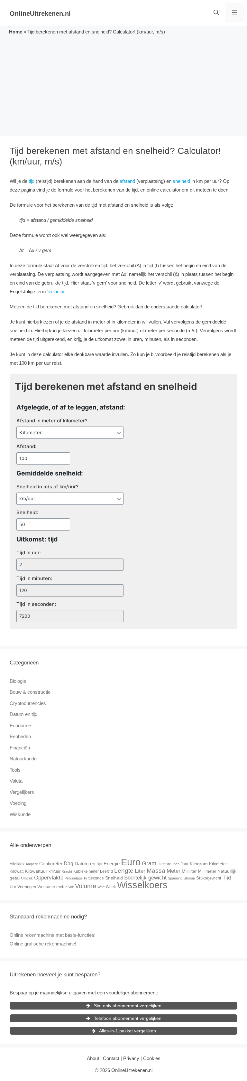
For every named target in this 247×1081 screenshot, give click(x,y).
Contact (111, 1058)
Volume (85, 885)
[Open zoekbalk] (216, 13)
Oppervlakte (48, 878)
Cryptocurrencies (28, 703)
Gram (149, 863)
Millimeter (207, 871)
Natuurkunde (23, 758)
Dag (68, 863)
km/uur (54, 871)
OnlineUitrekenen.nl (40, 13)
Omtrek (27, 878)
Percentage (74, 878)
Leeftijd (106, 871)
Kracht (67, 871)
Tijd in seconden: (36, 604)
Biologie (18, 681)
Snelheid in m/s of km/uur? (47, 487)
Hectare (164, 864)
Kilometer (218, 863)
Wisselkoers (142, 884)
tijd (31, 181)
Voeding (18, 803)
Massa (156, 870)
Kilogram (199, 863)
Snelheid (114, 877)
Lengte (123, 870)
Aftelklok (17, 864)
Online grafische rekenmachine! (43, 943)
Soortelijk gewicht (145, 878)
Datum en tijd (23, 714)
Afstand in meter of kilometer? (51, 421)
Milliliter (189, 871)
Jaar (184, 864)
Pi (85, 878)
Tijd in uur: (28, 553)
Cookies (151, 1058)
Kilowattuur (36, 871)
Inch (176, 864)
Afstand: (26, 446)
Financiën (20, 747)
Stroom (189, 878)
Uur (13, 886)
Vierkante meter (52, 886)
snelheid (181, 181)
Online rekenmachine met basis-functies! (53, 935)
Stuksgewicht (208, 878)
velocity (56, 291)
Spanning (175, 878)
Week (111, 887)
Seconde (96, 878)
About (93, 1058)
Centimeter (50, 863)
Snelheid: (27, 512)
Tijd (227, 877)
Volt (71, 887)
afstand (127, 181)
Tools (15, 770)
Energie (112, 863)
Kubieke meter (86, 871)
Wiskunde (20, 814)
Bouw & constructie (30, 692)
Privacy (131, 1058)
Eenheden (20, 736)
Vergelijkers (22, 792)
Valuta (16, 781)
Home (15, 31)
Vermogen (26, 886)
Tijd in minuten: (34, 578)
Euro (131, 862)
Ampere (32, 864)
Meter (173, 871)
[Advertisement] (123, 84)
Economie (20, 725)
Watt (101, 887)
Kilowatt (16, 871)
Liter (140, 871)
